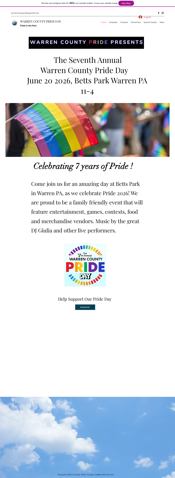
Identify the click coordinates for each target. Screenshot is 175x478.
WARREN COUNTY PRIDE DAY (40, 21)
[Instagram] (162, 13)
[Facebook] (158, 13)
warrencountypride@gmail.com (25, 13)
